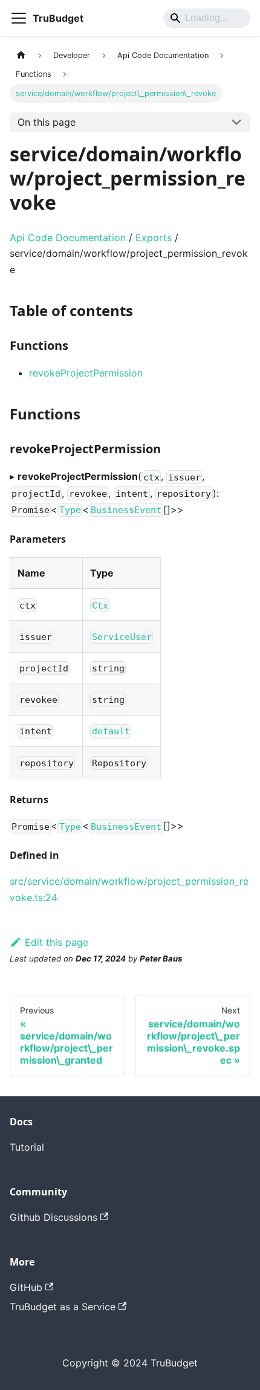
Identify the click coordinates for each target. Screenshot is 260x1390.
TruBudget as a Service (62, 1307)
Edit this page (56, 942)
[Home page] (21, 55)
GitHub (26, 1287)
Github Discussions (53, 1217)
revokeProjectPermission (86, 373)
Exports (153, 237)
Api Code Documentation (68, 237)
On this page (47, 122)
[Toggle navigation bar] (19, 18)
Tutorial (27, 1147)
